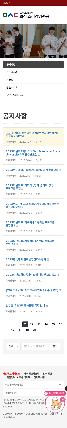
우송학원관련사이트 (14, 384)
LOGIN (6, 2)
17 (12, 330)
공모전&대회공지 (15, 95)
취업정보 (11, 377)
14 (46, 324)
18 (20, 330)
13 (39, 324)
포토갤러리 (12, 72)
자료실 (10, 79)
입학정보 (47, 373)
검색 (54, 346)
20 (34, 330)
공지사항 (11, 64)
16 (60, 324)
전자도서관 (39, 377)
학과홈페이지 (11, 392)
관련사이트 (12, 87)
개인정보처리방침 (11, 373)
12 (31, 324)
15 (53, 324)
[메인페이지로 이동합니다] (26, 15)
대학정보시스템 (31, 373)
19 (27, 330)
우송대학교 (24, 377)
